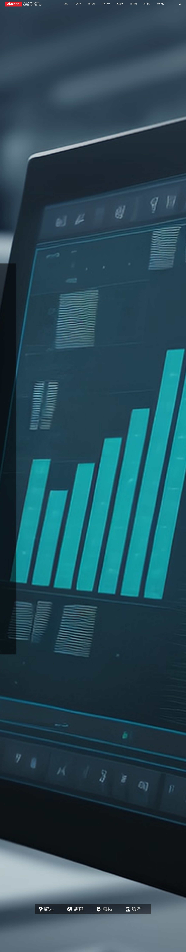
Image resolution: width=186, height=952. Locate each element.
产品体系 (78, 4)
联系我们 (160, 4)
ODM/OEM (106, 4)
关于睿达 (147, 4)
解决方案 (91, 4)
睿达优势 (120, 4)
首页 (66, 4)
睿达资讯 (133, 4)
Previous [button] (6, 476)
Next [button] (179, 476)
